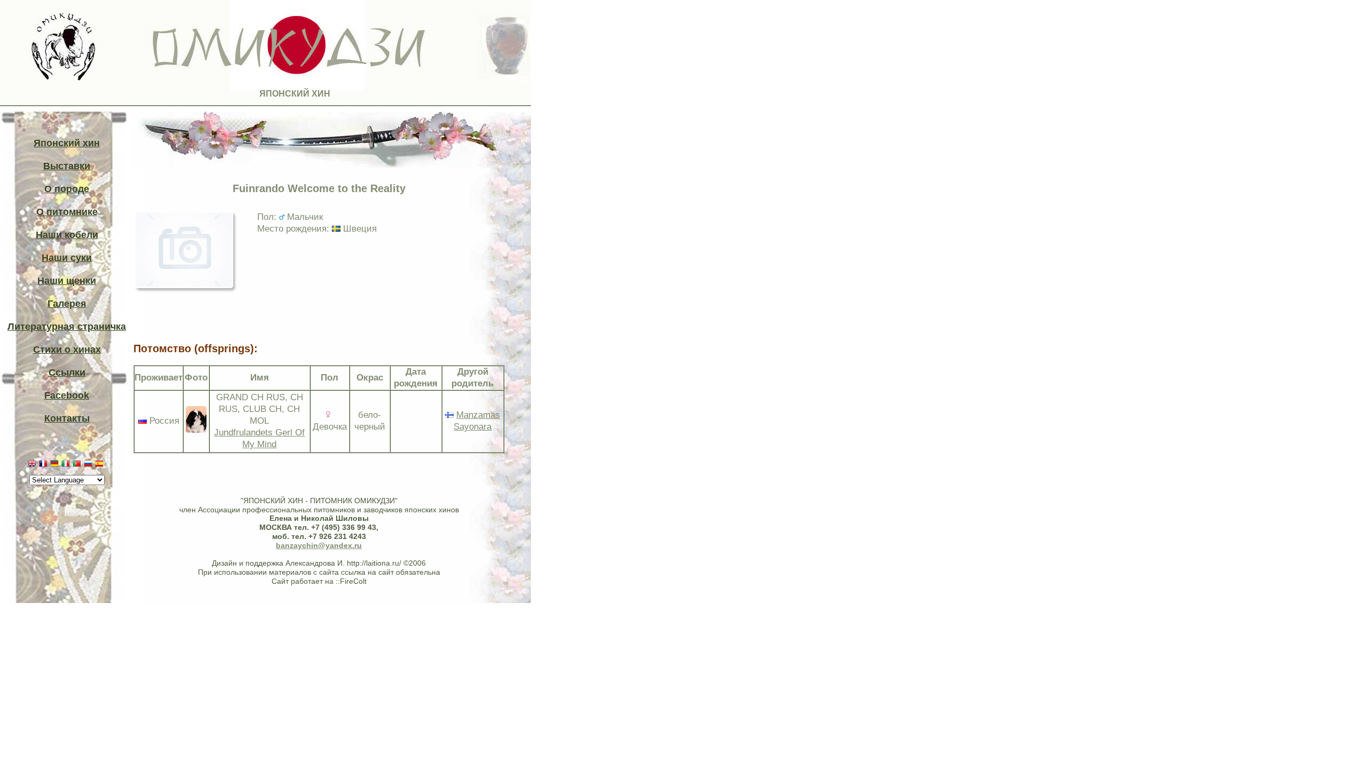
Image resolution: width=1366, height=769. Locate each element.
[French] (44, 465)
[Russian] (89, 465)
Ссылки (67, 372)
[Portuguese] (78, 465)
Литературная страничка (66, 326)
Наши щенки (66, 280)
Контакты (67, 418)
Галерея (66, 303)
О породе (66, 189)
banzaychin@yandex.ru (319, 545)
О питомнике (67, 212)
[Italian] (67, 465)
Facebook (66, 395)
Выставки (66, 166)
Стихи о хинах (67, 349)
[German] (55, 465)
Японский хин (67, 143)
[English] (33, 465)
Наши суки (67, 257)
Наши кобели (67, 234)
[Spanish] (100, 465)
